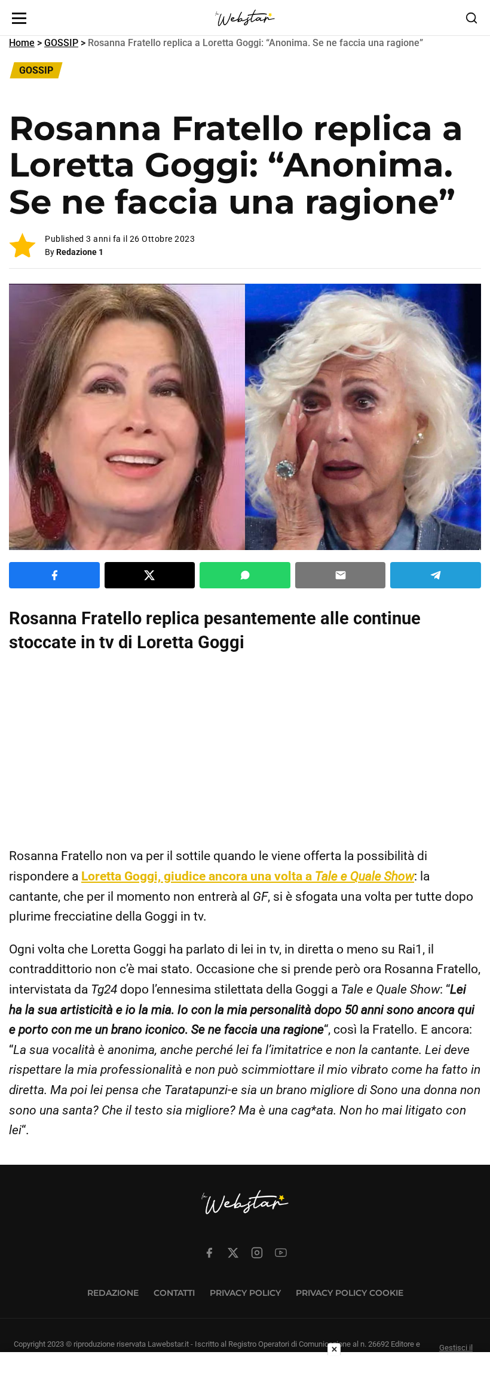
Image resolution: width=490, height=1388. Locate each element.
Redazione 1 (79, 252)
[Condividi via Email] (340, 575)
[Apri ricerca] (471, 18)
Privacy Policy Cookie (349, 1292)
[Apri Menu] (19, 18)
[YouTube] (281, 1253)
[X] (233, 1253)
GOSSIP (61, 42)
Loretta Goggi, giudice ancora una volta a (247, 876)
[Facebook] (209, 1253)
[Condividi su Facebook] (54, 575)
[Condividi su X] (150, 575)
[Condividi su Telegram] (435, 575)
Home (22, 42)
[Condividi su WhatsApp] (245, 575)
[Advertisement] (245, 750)
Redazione (113, 1292)
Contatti (174, 1292)
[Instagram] (257, 1253)
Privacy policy (245, 1292)
